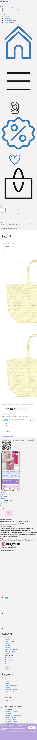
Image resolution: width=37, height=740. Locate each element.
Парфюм (8, 647)
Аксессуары (11, 223)
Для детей (8, 661)
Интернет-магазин (11, 678)
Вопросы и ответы (11, 721)
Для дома (8, 657)
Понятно (32, 727)
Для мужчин (9, 659)
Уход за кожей (10, 641)
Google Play (4, 494)
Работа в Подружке (11, 711)
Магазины (8, 687)
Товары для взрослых (12, 665)
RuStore (2, 498)
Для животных (10, 663)
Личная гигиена (10, 651)
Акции (7, 700)
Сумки (18, 225)
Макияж (7, 643)
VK (1, 504)
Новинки (8, 682)
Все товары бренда (8, 243)
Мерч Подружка (10, 667)
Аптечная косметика (12, 649)
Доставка (11, 691)
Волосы (7, 645)
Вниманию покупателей (13, 715)
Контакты (8, 713)
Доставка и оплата (11, 719)
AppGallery (3, 496)
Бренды (7, 669)
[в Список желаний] (4, 250)
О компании (9, 710)
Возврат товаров (10, 717)
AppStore (3, 492)
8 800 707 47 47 (6, 502)
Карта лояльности (11, 685)
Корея (7, 637)
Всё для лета (9, 639)
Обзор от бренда (7, 436)
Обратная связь (6, 508)
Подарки (8, 653)
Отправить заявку (6, 526)
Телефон (21, 523)
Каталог (3, 223)
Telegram (3, 506)
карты (11, 689)
